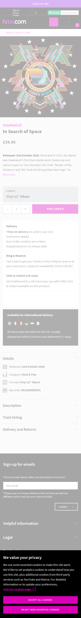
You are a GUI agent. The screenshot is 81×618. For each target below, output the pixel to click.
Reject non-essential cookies (40, 609)
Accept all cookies (40, 599)
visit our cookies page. (17, 589)
